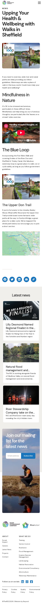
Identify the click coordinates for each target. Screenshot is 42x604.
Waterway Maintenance (27, 576)
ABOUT (5, 536)
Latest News (6, 550)
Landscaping (23, 561)
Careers (5, 546)
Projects (5, 553)
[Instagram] (27, 581)
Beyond (26, 601)
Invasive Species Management (25, 556)
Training (22, 540)
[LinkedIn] (22, 581)
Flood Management (26, 551)
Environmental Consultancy (29, 568)
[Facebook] (31, 581)
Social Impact (5, 541)
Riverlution (23, 548)
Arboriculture (24, 572)
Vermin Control (24, 544)
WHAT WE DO (25, 536)
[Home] (8, 2)
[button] (39, 2)
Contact (5, 557)
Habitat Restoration (26, 564)
